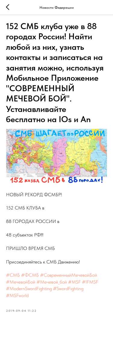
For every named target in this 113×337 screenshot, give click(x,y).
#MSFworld (17, 295)
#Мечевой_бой (51, 282)
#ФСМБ (30, 275)
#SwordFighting (68, 288)
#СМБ (13, 275)
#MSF (74, 282)
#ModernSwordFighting (29, 288)
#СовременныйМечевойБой (68, 275)
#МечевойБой (20, 282)
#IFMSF (90, 282)
